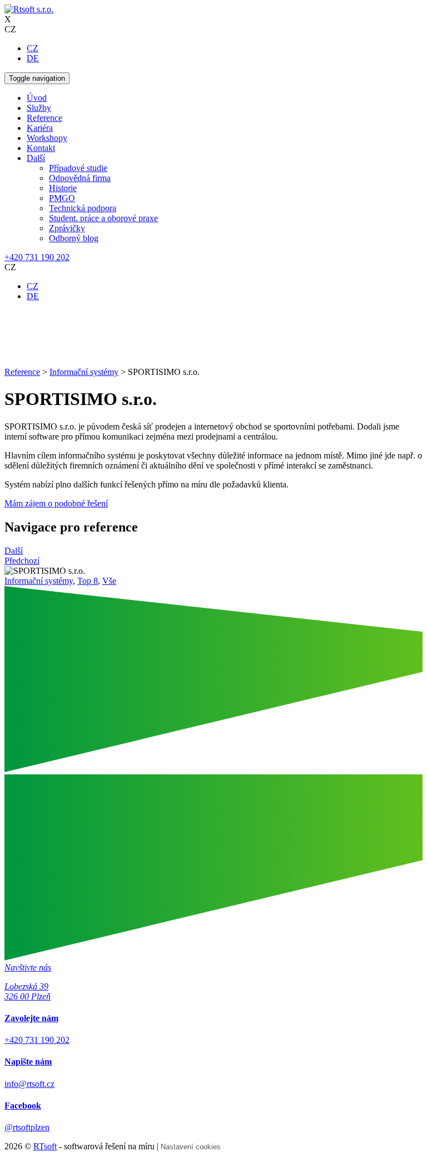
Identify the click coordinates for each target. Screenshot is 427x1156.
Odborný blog (73, 238)
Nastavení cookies (191, 1147)
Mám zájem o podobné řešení (56, 503)
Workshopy (47, 138)
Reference (44, 118)
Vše (109, 581)
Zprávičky (67, 228)
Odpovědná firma (80, 178)
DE (33, 58)
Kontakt (41, 148)
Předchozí (21, 560)
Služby (39, 108)
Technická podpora (82, 208)
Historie (63, 188)
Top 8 (87, 581)
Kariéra (40, 128)
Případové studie (78, 168)
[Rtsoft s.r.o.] (28, 9)
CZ (32, 48)
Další (36, 158)
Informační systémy (38, 581)
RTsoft (45, 1146)
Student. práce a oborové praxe (103, 218)
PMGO (62, 198)
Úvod (37, 98)
